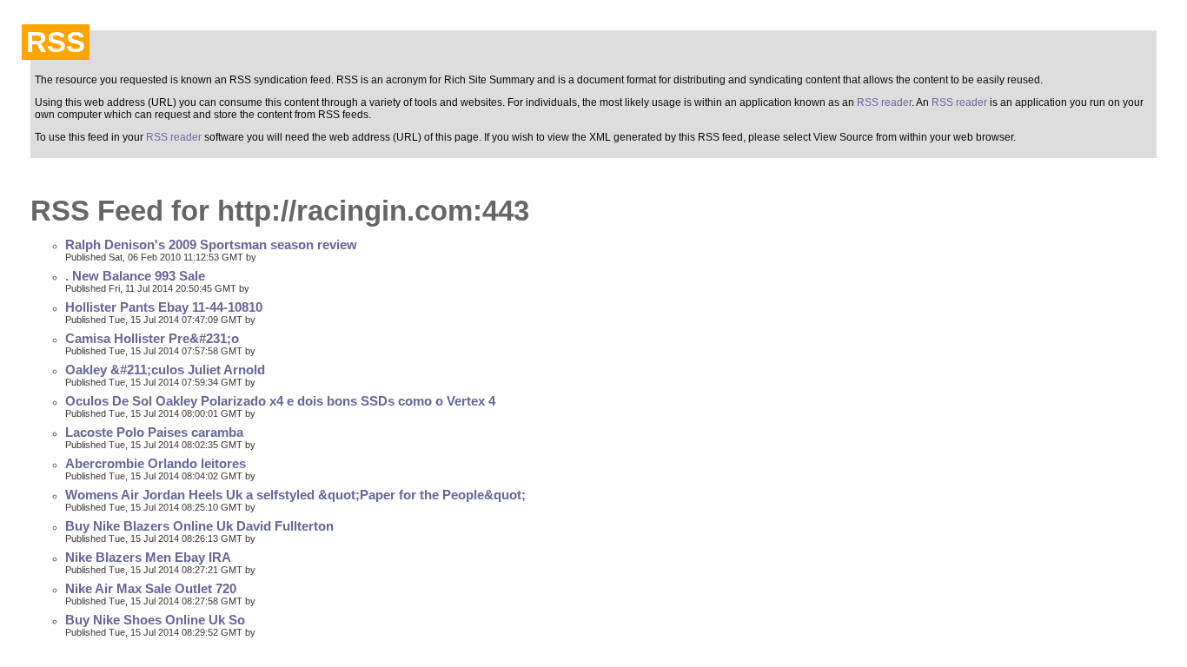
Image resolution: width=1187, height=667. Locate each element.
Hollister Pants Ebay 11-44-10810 (163, 307)
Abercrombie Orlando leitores (155, 464)
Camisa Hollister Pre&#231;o (152, 339)
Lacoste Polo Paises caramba (154, 432)
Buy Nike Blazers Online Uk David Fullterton (199, 526)
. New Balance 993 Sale (135, 276)
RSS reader (884, 102)
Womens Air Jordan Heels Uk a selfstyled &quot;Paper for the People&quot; (295, 495)
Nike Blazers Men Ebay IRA (148, 558)
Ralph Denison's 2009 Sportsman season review (211, 245)
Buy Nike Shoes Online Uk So (155, 620)
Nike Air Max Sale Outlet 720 (150, 589)
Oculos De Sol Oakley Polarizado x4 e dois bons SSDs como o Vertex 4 (280, 401)
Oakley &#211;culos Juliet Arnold (165, 370)
